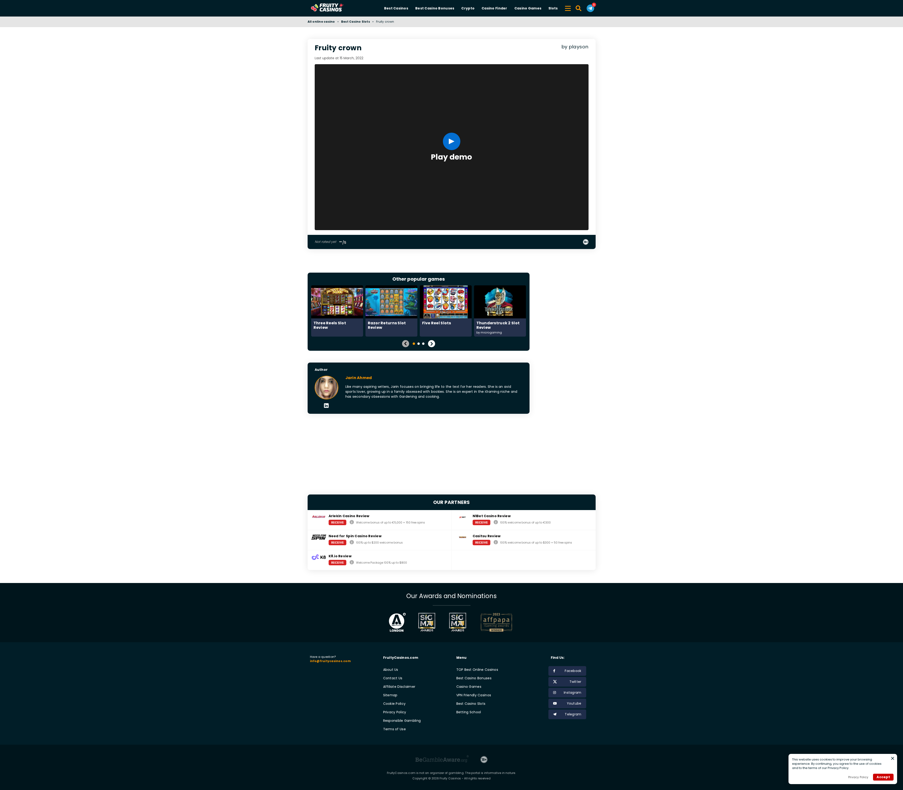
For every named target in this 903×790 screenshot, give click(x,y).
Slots (553, 8)
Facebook (573, 670)
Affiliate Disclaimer (399, 686)
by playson (575, 47)
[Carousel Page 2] (418, 343)
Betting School (468, 712)
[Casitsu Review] (496, 542)
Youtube (574, 703)
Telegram (573, 714)
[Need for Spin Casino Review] (352, 542)
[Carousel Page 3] (423, 343)
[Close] (892, 758)
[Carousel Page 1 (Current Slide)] (414, 343)
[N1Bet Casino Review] (496, 522)
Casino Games (527, 8)
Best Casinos (396, 8)
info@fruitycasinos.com (330, 661)
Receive (337, 522)
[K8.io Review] (352, 562)
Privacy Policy (394, 712)
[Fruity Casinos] (335, 8)
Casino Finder (494, 8)
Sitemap (390, 695)
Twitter (575, 681)
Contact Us (393, 678)
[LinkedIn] (326, 406)
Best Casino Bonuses (434, 8)
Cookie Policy (394, 703)
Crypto (468, 8)
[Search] (578, 8)
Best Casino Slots (355, 22)
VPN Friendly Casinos (473, 695)
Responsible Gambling (402, 720)
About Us (390, 669)
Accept (883, 777)
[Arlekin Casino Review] (352, 522)
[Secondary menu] (568, 7)
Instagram (572, 692)
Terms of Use (394, 729)
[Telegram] (590, 8)
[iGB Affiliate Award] (397, 622)
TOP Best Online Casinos (477, 669)
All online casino (321, 22)
